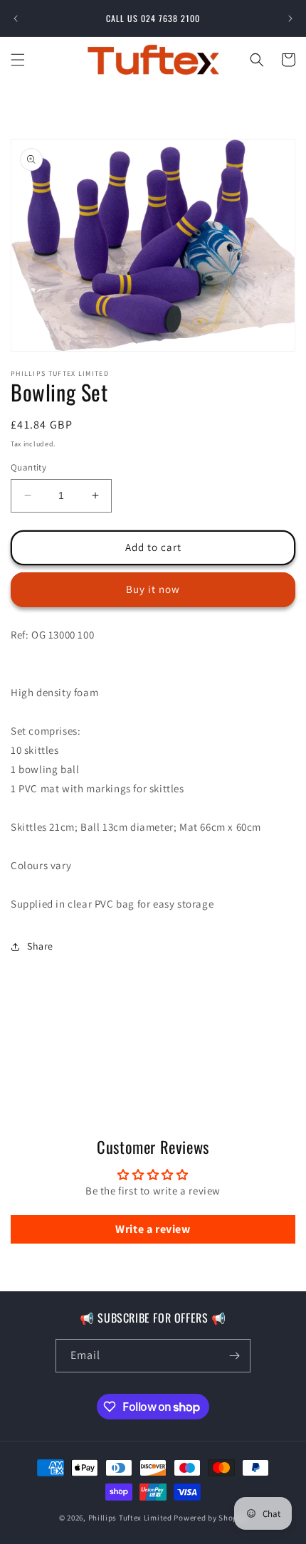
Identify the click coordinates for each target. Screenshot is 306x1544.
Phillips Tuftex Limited (131, 1518)
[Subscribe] (234, 1355)
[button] (17, 59)
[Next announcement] (290, 18)
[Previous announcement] (15, 18)
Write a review (152, 1229)
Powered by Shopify (210, 1518)
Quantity (28, 467)
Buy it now (153, 589)
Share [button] (40, 946)
